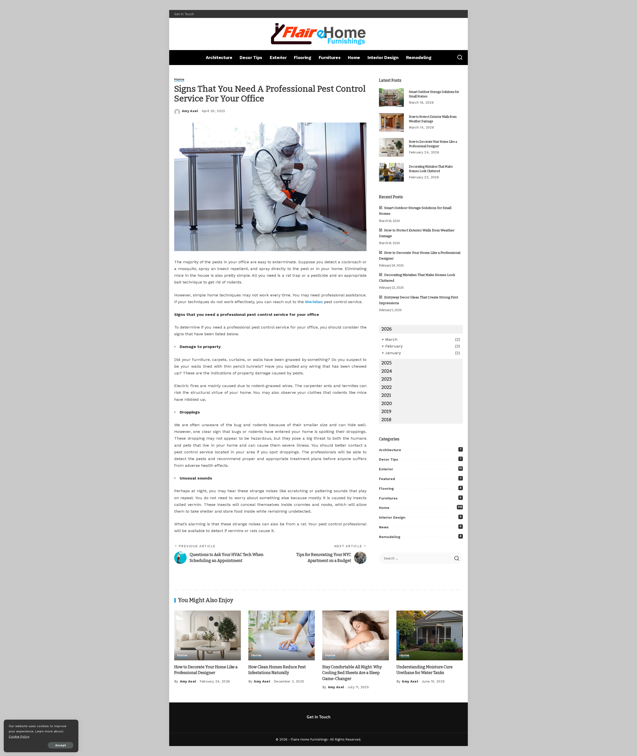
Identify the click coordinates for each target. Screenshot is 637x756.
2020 (386, 403)
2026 (386, 329)
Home (179, 79)
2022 (386, 387)
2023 (386, 379)
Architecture (390, 450)
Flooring (386, 488)
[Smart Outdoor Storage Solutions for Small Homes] (391, 97)
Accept (60, 745)
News (384, 527)
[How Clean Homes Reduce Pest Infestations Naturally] (281, 636)
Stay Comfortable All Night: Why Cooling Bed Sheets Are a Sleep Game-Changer (352, 673)
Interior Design (392, 517)
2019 (386, 411)
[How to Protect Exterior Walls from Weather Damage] (391, 122)
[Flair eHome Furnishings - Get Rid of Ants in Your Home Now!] (318, 34)
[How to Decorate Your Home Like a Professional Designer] (391, 147)
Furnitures (388, 498)
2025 (386, 363)
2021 (386, 395)
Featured (387, 479)
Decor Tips (388, 459)
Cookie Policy (19, 736)
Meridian (314, 301)
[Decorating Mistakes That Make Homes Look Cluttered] (391, 172)
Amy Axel (190, 111)
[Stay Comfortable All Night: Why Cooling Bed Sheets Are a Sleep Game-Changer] (355, 636)
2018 (386, 419)
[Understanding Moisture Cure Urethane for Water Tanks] (429, 636)
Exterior (386, 469)
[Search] (460, 57)
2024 (386, 371)
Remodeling (389, 537)
